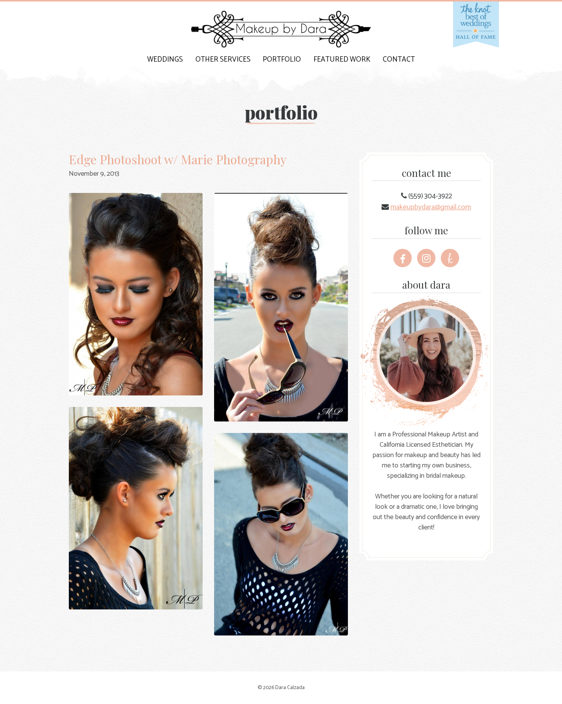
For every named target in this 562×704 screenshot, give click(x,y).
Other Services (222, 59)
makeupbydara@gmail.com (430, 207)
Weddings (165, 59)
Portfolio (282, 59)
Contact (399, 59)
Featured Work (341, 59)
